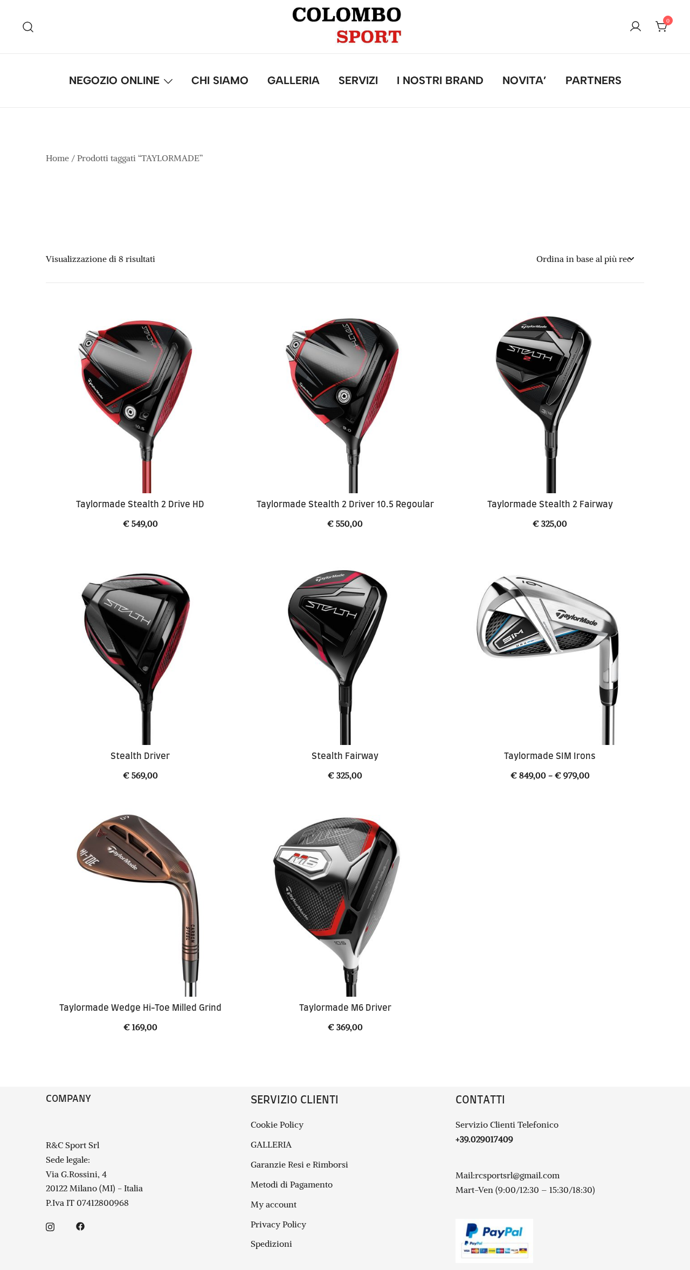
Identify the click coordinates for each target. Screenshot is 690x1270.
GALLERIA (293, 80)
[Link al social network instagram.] (50, 1225)
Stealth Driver (140, 756)
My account (273, 1204)
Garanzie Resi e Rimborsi (299, 1164)
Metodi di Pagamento (292, 1184)
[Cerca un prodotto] (28, 26)
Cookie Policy (277, 1124)
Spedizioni (271, 1243)
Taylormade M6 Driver (345, 1008)
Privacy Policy (278, 1224)
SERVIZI (358, 80)
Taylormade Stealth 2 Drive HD (140, 504)
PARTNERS (593, 80)
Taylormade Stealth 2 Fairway (550, 504)
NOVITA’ (524, 80)
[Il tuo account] (635, 27)
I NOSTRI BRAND (440, 80)
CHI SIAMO (220, 80)
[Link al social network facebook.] (80, 1225)
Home (57, 158)
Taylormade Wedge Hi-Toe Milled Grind (140, 1008)
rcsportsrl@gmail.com (517, 1175)
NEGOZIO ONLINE (114, 80)
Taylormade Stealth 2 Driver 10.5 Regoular (345, 504)
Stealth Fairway (345, 756)
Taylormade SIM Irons (550, 756)
